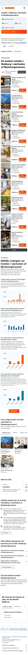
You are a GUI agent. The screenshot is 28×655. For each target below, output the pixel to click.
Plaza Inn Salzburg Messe (18, 165)
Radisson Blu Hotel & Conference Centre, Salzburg (17, 215)
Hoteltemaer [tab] (17, 606)
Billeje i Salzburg (8, 617)
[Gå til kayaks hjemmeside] (9, 8)
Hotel (7, 628)
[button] (2, 8)
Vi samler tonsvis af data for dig (10, 648)
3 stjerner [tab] (14, 432)
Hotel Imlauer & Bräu (17, 197)
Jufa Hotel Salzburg (16, 181)
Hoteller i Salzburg (4, 629)
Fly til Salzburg (7, 615)
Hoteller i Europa (13, 628)
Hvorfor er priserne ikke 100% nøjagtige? (12, 650)
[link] (14, 411)
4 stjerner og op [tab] (6, 432)
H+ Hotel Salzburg (16, 95)
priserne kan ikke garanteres (8, 640)
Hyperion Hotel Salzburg (18, 130)
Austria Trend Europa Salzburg (17, 113)
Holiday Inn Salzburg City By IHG (18, 78)
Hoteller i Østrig (22, 628)
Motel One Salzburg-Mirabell (17, 233)
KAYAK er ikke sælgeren (8, 645)
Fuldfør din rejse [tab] (7, 606)
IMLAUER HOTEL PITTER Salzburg (18, 147)
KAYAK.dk (3, 628)
